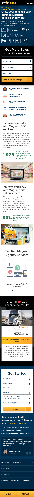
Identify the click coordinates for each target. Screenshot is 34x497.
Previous (27, 453)
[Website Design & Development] (15, 396)
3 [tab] (16, 290)
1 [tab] (12, 290)
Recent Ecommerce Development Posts (16, 480)
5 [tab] (20, 290)
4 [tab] (18, 290)
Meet (26, 494)
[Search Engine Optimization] (15, 398)
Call (9, 494)
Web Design (5, 8)
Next (30, 453)
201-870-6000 (28, 3)
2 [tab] (14, 290)
